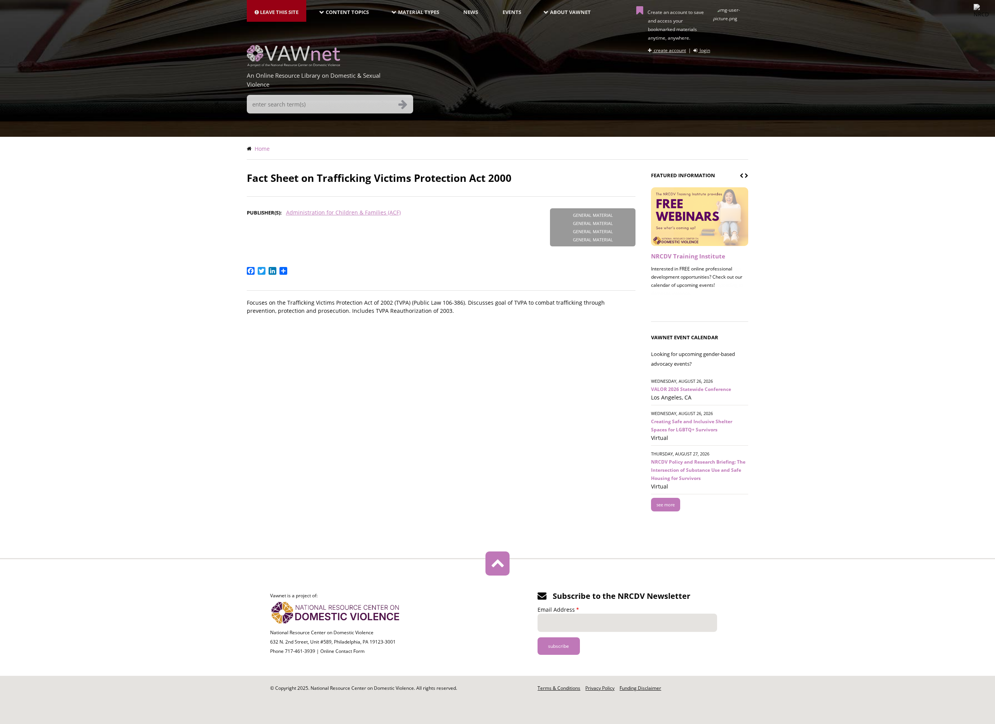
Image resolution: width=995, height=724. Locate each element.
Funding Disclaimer (640, 688)
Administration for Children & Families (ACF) (343, 212)
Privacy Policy (599, 688)
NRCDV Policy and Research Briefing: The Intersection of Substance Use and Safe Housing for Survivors (698, 470)
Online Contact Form (342, 651)
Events (512, 12)
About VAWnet (570, 12)
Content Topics (347, 12)
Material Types (418, 12)
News (470, 12)
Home (262, 148)
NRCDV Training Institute (688, 256)
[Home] (293, 64)
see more (665, 505)
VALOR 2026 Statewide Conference (691, 389)
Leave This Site (278, 12)
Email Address (556, 609)
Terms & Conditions (559, 688)
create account (669, 50)
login (704, 50)
